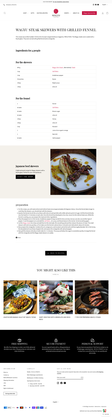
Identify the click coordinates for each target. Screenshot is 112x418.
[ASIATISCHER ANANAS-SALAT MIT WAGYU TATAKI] (20, 297)
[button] (56, 50)
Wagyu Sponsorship (89, 13)
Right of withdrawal (8, 388)
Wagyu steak (26, 223)
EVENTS (66, 13)
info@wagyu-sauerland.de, (85, 349)
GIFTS (32, 13)
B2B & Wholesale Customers (11, 377)
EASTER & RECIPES (42, 13)
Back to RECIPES (57, 253)
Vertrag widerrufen (10, 393)
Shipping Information (9, 380)
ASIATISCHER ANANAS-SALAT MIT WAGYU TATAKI (20, 317)
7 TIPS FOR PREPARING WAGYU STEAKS (88, 317)
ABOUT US (76, 13)
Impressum (103, 406)
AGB (5, 385)
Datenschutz (97, 406)
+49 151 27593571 (98, 349)
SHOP (25, 13)
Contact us (6, 375)
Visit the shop (25, 177)
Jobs (5, 383)
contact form (82, 351)
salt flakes (47, 221)
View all (56, 274)
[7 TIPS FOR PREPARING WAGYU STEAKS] (91, 297)
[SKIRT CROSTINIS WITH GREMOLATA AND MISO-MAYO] (56, 297)
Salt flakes (55, 71)
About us (6, 372)
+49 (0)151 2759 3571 (11, 5)
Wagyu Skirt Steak (57, 68)
